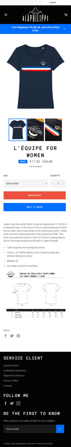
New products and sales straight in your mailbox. (29, 420)
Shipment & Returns (14, 375)
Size (5, 175)
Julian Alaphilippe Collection (23, 444)
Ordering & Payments (14, 370)
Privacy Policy (10, 380)
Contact (7, 385)
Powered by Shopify (44, 444)
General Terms (11, 365)
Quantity (55, 175)
